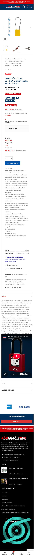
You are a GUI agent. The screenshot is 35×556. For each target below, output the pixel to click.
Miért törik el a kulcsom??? (18, 479)
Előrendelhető (9, 282)
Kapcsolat (4, 492)
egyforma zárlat (21, 279)
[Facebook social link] (10, 287)
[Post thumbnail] (4, 471)
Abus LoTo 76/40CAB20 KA (13, 65)
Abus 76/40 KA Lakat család (13, 63)
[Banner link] (16, 530)
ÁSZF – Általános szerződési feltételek (13, 506)
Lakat (15, 282)
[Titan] (9, 407)
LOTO (20, 282)
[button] (3, 27)
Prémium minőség (19, 284)
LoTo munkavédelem (19, 59)
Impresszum (5, 499)
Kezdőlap (7, 59)
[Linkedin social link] (17, 287)
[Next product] (11, 69)
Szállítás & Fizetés (6, 502)
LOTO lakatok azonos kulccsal (14, 61)
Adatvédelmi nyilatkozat (8, 509)
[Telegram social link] (20, 287)
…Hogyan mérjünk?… (16, 468)
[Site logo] (13, 6)
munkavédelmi (9, 284)
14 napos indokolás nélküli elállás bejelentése (15, 512)
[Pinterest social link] (15, 287)
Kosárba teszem (12, 163)
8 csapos (13, 279)
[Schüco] (24, 407)
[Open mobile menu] (2, 7)
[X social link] (12, 287)
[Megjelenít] (5, 39)
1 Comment (19, 474)
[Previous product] (6, 69)
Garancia (4, 496)
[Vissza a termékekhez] (8, 69)
